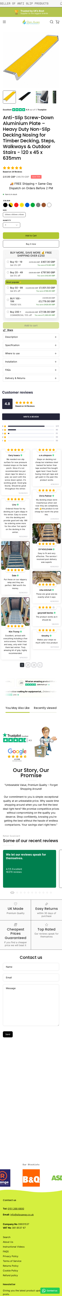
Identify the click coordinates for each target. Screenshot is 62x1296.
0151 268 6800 (16, 1208)
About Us (8, 1241)
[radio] (31, 263)
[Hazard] (11, 205)
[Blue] (27, 205)
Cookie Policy (10, 1270)
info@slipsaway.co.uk (22, 1214)
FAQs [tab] (8, 369)
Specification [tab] (12, 345)
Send (7, 1034)
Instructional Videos (14, 1246)
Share (10, 330)
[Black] (5, 205)
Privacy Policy (10, 1256)
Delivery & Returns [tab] (15, 378)
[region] (31, 60)
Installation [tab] (11, 361)
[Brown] (44, 205)
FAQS (6, 1251)
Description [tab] (11, 336)
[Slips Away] (31, 22)
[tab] (8, 97)
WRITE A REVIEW (31, 417)
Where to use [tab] (12, 353)
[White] (49, 205)
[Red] (16, 205)
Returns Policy (10, 1265)
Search (6, 1237)
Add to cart (31, 325)
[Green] (33, 205)
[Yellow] (22, 205)
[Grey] (38, 205)
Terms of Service (12, 1261)
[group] (31, 869)
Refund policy (10, 1275)
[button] (51, 22)
